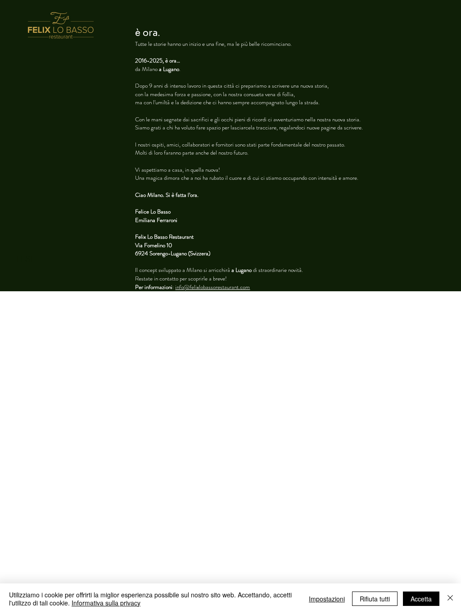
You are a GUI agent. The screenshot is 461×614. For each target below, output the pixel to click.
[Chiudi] (450, 599)
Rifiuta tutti (375, 598)
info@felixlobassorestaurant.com (212, 287)
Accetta (421, 598)
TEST (25, 258)
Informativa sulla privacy (106, 602)
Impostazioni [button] (327, 598)
